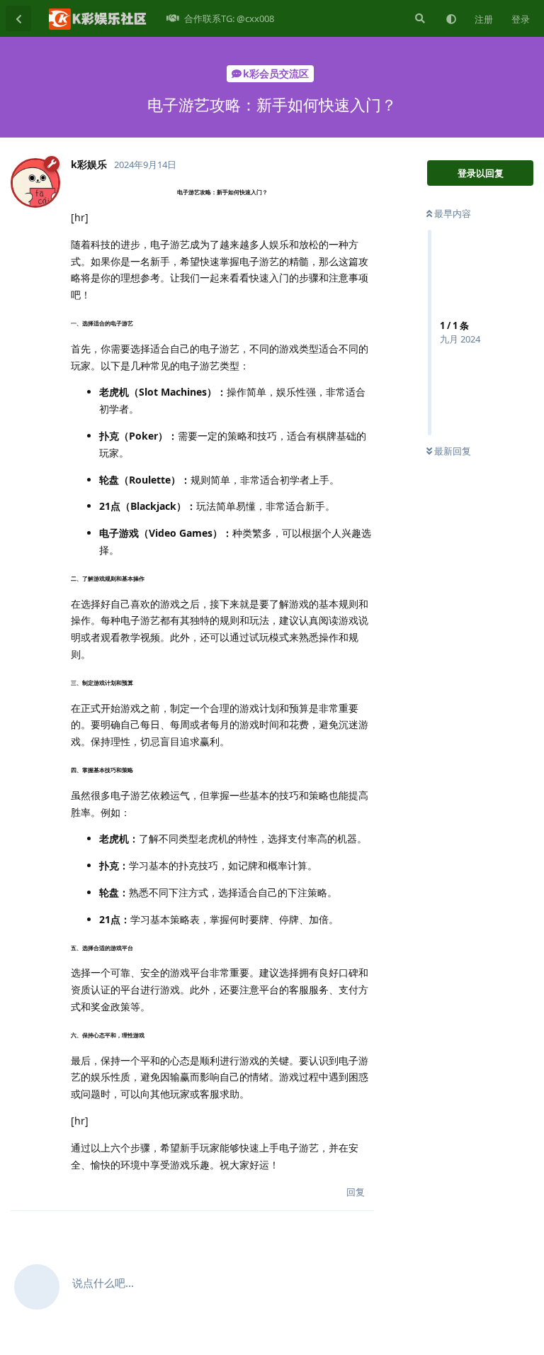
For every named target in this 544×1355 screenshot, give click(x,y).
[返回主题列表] (18, 18)
